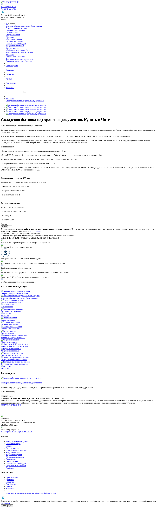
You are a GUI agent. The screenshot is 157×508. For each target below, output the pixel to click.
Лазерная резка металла (16, 30)
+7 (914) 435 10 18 (8, 9)
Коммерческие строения (16, 450)
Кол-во (4, 224)
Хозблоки (10, 55)
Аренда (9, 79)
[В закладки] (10, 396)
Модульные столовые (15, 46)
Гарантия (10, 74)
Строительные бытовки (16, 466)
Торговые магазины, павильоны (19, 59)
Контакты (10, 88)
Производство (12, 66)
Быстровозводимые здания (17, 28)
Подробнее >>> (36, 231)
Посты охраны (12, 461)
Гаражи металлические (15, 57)
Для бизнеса (11, 83)
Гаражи (9, 446)
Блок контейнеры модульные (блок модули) (24, 26)
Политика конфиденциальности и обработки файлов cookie (31, 493)
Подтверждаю (7, 506)
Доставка (10, 70)
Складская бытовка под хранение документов (25, 101)
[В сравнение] (12, 396)
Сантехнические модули (16, 43)
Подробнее (5, 503)
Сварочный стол (13, 35)
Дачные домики (12, 48)
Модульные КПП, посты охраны (19, 52)
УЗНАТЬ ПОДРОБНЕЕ (11, 405)
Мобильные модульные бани (18, 50)
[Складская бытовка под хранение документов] (26, 105)
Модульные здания (14, 39)
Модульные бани (13, 452)
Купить (4, 227)
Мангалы (10, 37)
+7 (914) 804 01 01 (8, 7)
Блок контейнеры (13, 444)
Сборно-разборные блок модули (14, 293)
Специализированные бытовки (19, 61)
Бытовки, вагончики (14, 41)
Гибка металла (12, 32)
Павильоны (11, 459)
